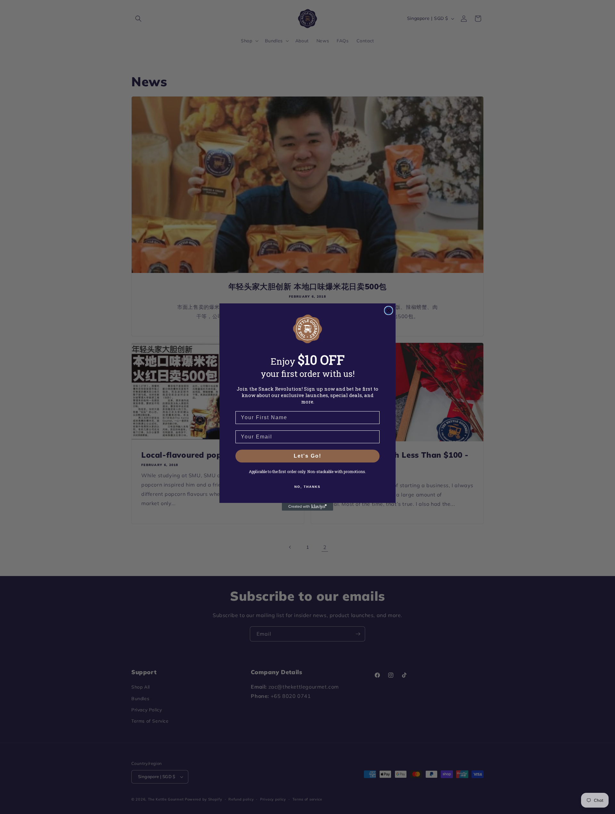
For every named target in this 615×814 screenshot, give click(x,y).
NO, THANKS (307, 486)
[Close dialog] (388, 310)
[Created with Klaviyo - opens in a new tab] (307, 507)
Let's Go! (307, 456)
